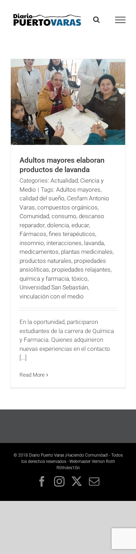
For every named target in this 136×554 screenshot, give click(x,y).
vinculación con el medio (52, 296)
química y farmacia (44, 278)
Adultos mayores (78, 189)
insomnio (32, 242)
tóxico (79, 278)
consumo (64, 216)
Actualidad (64, 180)
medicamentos (39, 251)
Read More (32, 375)
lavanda (94, 242)
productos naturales (45, 260)
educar (80, 225)
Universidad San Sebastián (54, 287)
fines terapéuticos (72, 233)
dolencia (58, 225)
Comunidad (34, 216)
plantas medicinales (87, 251)
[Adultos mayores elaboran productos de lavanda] (68, 102)
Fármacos (33, 233)
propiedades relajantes (81, 269)
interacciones (64, 242)
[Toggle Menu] (120, 20)
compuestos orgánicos (67, 207)
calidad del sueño (42, 198)
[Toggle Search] (96, 19)
